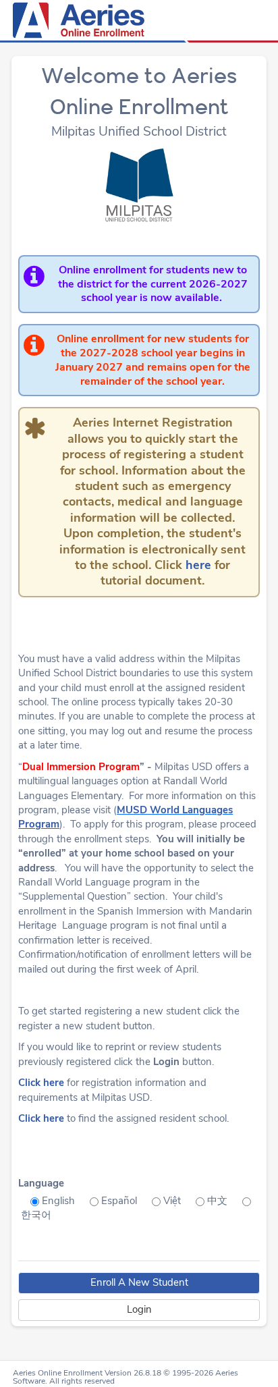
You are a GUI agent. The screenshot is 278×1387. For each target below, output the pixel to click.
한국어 (36, 1215)
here (198, 565)
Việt (172, 1200)
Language (41, 1183)
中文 (217, 1200)
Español (119, 1200)
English (58, 1200)
